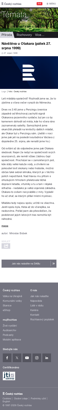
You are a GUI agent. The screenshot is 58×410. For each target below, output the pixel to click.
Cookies (7, 398)
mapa (5, 225)
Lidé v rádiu (37, 305)
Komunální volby (12, 300)
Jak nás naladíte (39, 296)
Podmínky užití (38, 398)
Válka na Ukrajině (12, 296)
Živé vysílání (10, 325)
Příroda (7, 35)
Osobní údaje (21, 398)
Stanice (7, 305)
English (6, 401)
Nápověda (36, 300)
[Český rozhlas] (11, 3)
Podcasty (8, 334)
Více (39, 35)
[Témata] (29, 19)
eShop (6, 310)
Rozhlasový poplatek (42, 319)
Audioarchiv (9, 330)
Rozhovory (24, 35)
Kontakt (34, 314)
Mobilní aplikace (12, 339)
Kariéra (34, 310)
